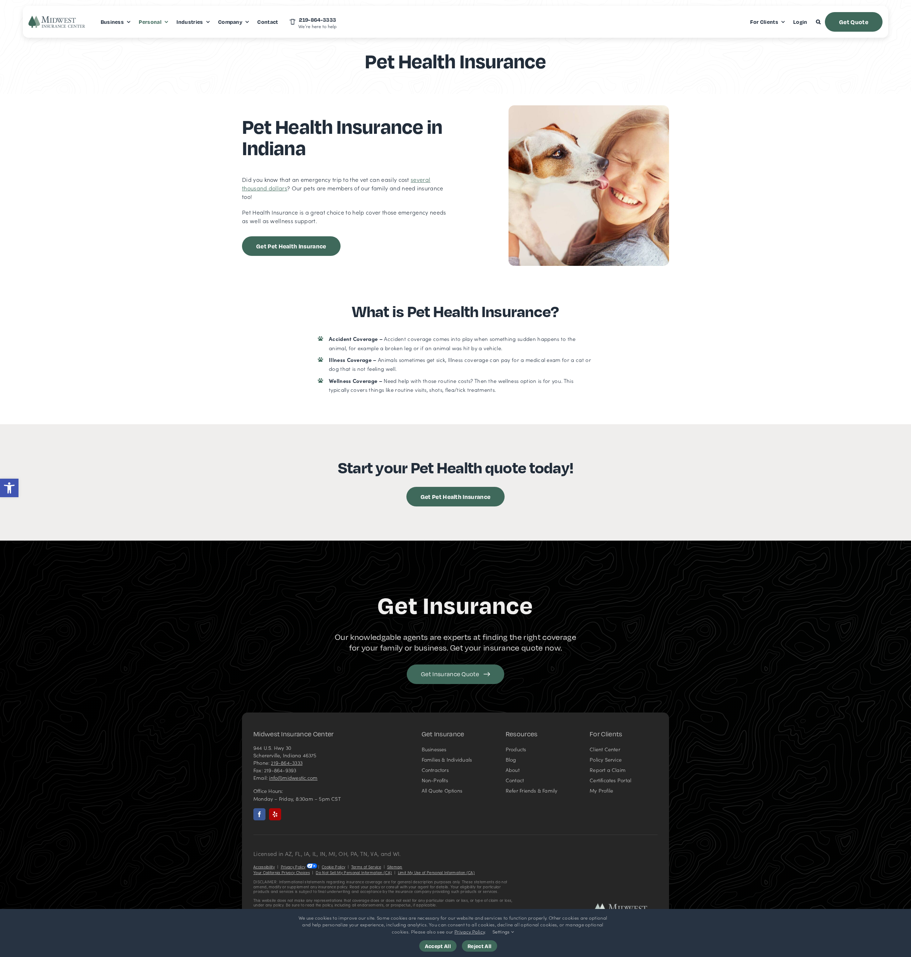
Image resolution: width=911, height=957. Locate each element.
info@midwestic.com (293, 777)
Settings (502, 931)
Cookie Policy (333, 866)
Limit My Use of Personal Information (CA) (436, 872)
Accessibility (264, 866)
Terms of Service (366, 866)
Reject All (479, 946)
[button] (9, 488)
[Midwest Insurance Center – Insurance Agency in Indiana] (626, 906)
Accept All (438, 946)
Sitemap (394, 866)
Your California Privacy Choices (281, 872)
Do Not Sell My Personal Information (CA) (354, 872)
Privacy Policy (293, 866)
